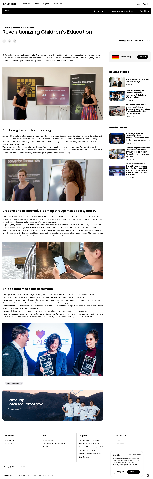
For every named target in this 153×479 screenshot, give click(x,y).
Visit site (143, 57)
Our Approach (9, 440)
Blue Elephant (84, 457)
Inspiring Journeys (97, 11)
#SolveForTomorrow (14, 383)
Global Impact (9, 444)
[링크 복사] (14, 41)
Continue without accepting (134, 454)
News (118, 440)
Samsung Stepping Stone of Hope (90, 454)
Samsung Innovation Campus (89, 444)
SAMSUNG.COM (8, 475)
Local (138, 4)
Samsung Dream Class (87, 450)
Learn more (14, 410)
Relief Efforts (144, 11)
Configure (120, 472)
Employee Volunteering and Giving (121, 11)
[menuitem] (26, 4)
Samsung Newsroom (24, 475)
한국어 (147, 4)
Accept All (133, 472)
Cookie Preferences (48, 475)
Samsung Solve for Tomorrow (89, 440)
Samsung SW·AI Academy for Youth (91, 447)
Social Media (120, 444)
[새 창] (4, 41)
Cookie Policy (37, 475)
